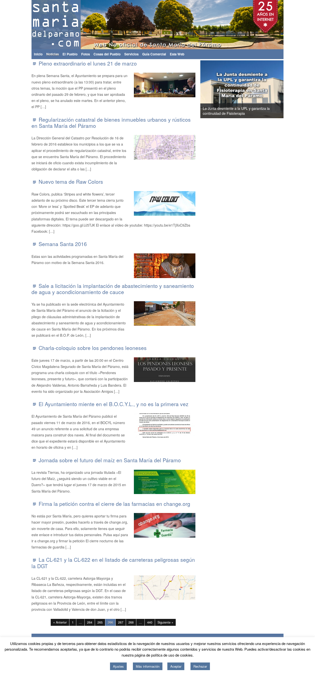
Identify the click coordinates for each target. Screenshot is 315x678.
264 (89, 622)
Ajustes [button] (118, 666)
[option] (203, 89)
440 (149, 622)
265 (100, 622)
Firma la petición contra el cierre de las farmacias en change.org (114, 503)
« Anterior (60, 622)
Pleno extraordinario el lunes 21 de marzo (88, 63)
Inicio (38, 54)
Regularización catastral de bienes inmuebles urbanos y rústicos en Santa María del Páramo (111, 122)
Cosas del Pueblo (107, 54)
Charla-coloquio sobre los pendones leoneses (93, 347)
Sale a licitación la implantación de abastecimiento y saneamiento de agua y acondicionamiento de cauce (113, 289)
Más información (147, 666)
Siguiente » (165, 622)
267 (120, 622)
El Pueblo (70, 54)
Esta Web (177, 54)
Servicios (131, 54)
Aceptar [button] (175, 666)
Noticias (52, 54)
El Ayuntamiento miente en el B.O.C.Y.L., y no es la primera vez (114, 404)
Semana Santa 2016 (63, 244)
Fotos (85, 54)
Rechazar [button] (200, 666)
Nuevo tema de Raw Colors (71, 181)
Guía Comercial (154, 54)
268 (131, 622)
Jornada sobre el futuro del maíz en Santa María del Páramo (110, 460)
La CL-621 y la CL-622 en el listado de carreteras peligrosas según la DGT (113, 562)
